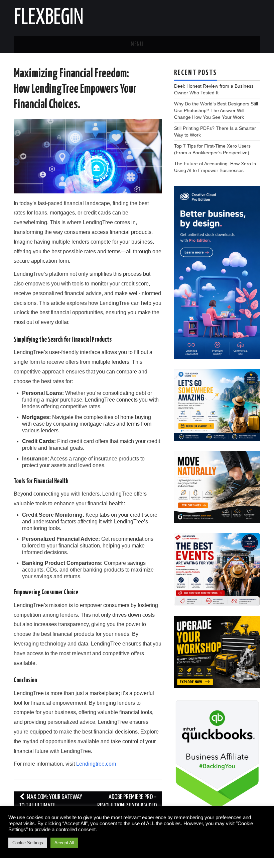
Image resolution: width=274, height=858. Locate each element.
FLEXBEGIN (49, 18)
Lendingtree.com (96, 764)
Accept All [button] (64, 842)
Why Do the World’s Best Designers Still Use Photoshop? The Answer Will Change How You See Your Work (216, 110)
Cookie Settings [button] (27, 842)
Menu (137, 44)
